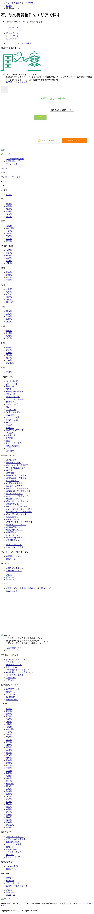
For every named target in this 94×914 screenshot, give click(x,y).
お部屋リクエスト (14, 556)
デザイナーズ (12, 404)
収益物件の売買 (13, 842)
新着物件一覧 (12, 700)
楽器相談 (10, 438)
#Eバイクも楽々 (13, 519)
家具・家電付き (13, 446)
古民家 (9, 425)
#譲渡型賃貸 (11, 532)
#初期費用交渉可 (13, 463)
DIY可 (8, 448)
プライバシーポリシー (15, 883)
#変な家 (9, 470)
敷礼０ (9, 389)
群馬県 (9, 241)
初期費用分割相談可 (15, 391)
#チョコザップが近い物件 (17, 506)
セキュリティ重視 (14, 443)
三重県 (9, 280)
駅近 (8, 407)
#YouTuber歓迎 (12, 517)
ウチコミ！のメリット (11, 177)
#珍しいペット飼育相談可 (17, 465)
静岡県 (9, 275)
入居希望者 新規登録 (15, 159)
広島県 (9, 314)
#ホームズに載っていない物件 (19, 509)
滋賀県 (9, 297)
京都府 (9, 294)
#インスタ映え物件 (14, 494)
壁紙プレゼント (13, 397)
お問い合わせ (12, 869)
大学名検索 (11, 694)
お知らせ (10, 847)
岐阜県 (9, 277)
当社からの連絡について (16, 886)
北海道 (9, 195)
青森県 (9, 204)
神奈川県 (10, 228)
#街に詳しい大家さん (15, 486)
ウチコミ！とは (13, 662)
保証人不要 (11, 394)
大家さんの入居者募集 (15, 839)
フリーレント (12, 384)
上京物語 (10, 680)
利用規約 (10, 881)
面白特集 (10, 855)
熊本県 (9, 355)
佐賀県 (9, 350)
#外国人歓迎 (11, 460)
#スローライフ (12, 481)
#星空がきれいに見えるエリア (19, 501)
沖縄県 (9, 372)
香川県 (9, 333)
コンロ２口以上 (13, 417)
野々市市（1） (15, 39)
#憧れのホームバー (14, 530)
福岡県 (9, 347)
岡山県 (9, 311)
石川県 (9, 6)
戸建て (9, 422)
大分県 (9, 358)
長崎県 (9, 353)
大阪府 (9, 289)
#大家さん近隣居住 (14, 483)
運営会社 (10, 878)
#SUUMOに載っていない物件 (19, 512)
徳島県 (9, 338)
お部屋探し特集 (13, 689)
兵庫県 (9, 292)
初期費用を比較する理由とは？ (19, 672)
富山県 (9, 261)
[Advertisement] (47, 613)
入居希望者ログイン (15, 161)
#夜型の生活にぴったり (16, 525)
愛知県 (9, 272)
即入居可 (10, 433)
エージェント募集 (14, 844)
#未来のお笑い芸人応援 (16, 475)
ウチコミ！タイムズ (15, 837)
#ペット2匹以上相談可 (15, 468)
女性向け (10, 402)
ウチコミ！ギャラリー (15, 852)
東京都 (9, 226)
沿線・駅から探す (14, 545)
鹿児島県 (10, 363)
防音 (8, 441)
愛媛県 (9, 331)
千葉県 (9, 231)
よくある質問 (12, 866)
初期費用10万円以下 (15, 430)
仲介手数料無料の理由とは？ (18, 670)
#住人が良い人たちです (16, 514)
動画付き (10, 428)
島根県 (9, 316)
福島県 (9, 217)
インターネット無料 (15, 399)
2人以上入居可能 (13, 412)
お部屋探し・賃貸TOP (15, 659)
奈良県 (9, 299)
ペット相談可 (12, 381)
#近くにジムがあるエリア (17, 496)
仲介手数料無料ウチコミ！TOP (19, 3)
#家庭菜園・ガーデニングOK (18, 491)
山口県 (9, 321)
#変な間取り (11, 473)
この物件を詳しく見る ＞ (74, 140)
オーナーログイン (14, 164)
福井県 (9, 263)
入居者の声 (11, 678)
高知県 (9, 336)
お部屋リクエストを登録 (16, 82)
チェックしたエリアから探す (18, 43)
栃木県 (9, 239)
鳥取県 (9, 319)
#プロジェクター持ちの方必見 (19, 522)
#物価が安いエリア (14, 504)
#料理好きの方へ (13, 499)
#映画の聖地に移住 (14, 527)
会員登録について (14, 665)
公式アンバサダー (14, 857)
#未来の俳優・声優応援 (16, 478)
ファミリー (11, 410)
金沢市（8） (14, 33)
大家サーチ (11, 559)
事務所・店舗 (12, 420)
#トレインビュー (13, 535)
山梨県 (9, 250)
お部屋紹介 (11, 697)
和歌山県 (10, 302)
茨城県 (9, 236)
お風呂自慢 (11, 435)
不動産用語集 (12, 849)
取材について (12, 667)
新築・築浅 (11, 386)
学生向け (10, 415)
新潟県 (9, 258)
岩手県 (9, 206)
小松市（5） (14, 36)
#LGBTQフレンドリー (15, 540)
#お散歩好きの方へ (14, 537)
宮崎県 (9, 360)
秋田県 (9, 209)
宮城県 (9, 211)
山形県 (9, 214)
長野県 (9, 253)
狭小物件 (10, 451)
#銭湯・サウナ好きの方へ (17, 488)
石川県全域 (13, 27)
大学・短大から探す (15, 547)
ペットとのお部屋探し (15, 675)
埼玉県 (9, 233)
